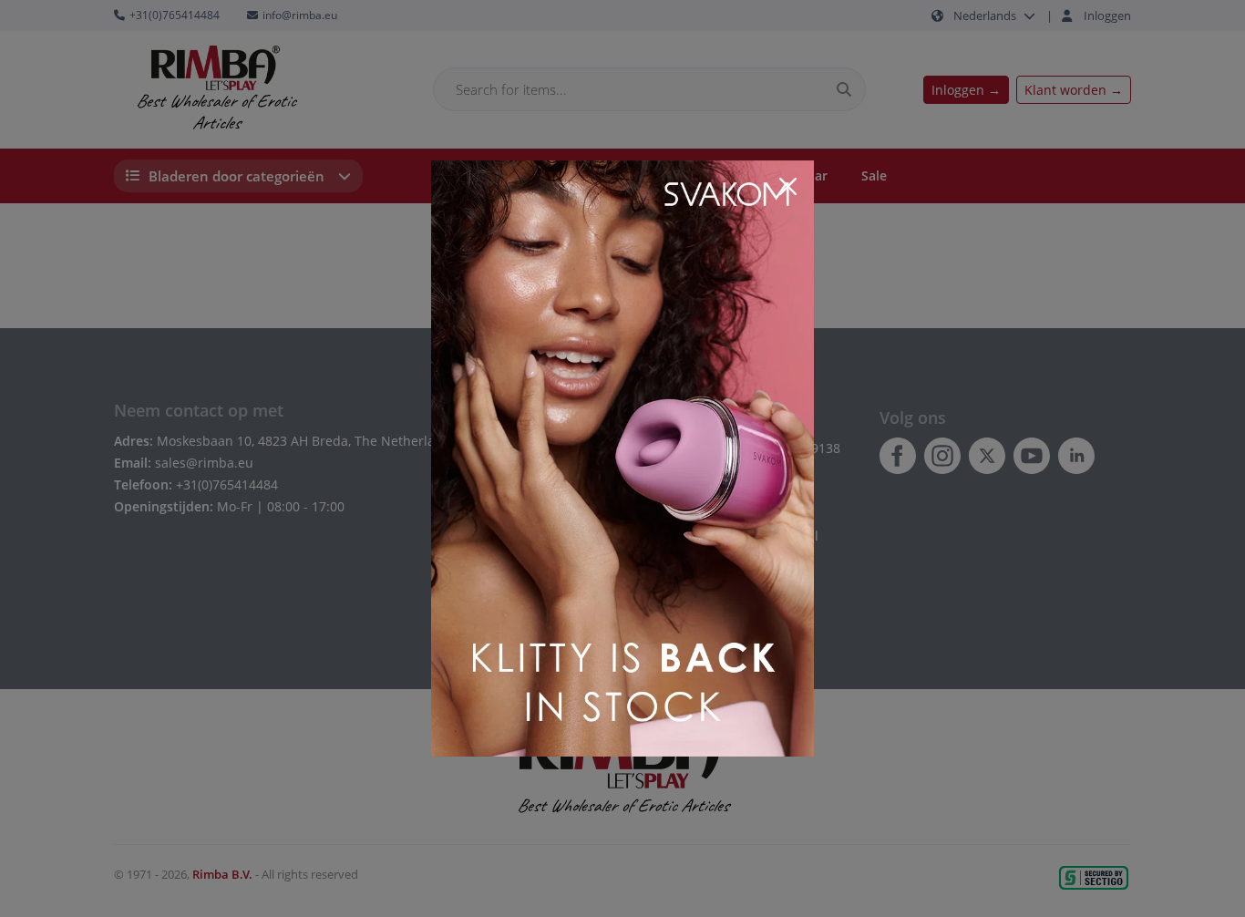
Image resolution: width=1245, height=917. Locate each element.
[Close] (787, 187)
